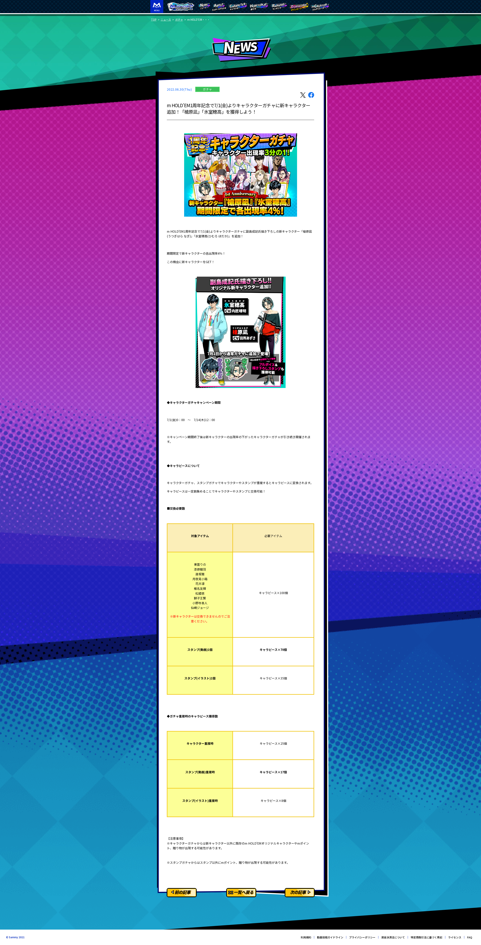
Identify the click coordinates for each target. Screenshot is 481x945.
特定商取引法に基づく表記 (426, 937)
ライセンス (454, 937)
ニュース (166, 19)
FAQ (469, 937)
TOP (154, 19)
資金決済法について (393, 937)
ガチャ (179, 19)
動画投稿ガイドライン (330, 937)
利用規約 (306, 937)
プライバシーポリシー (362, 937)
